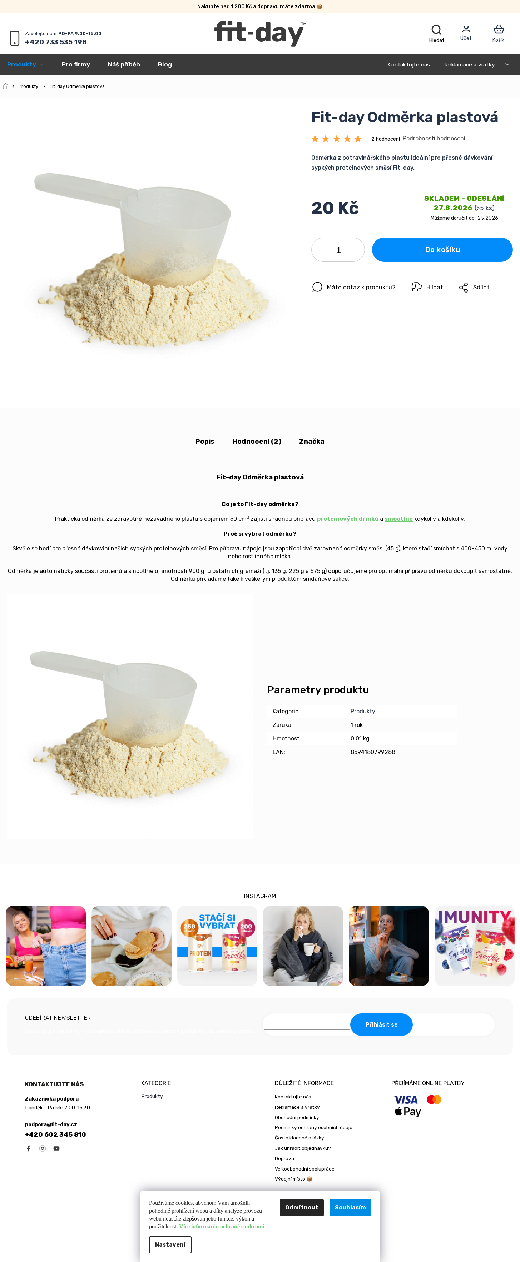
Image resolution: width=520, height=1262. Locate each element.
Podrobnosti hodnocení (434, 138)
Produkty (363, 711)
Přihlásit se (382, 1024)
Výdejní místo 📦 (293, 1179)
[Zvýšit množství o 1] (353, 251)
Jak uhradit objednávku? (303, 1148)
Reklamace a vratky (469, 64)
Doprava (284, 1158)
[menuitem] (30, 64)
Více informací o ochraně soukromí (221, 1226)
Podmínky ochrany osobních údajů (313, 1127)
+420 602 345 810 (55, 1134)
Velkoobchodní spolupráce (305, 1169)
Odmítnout (301, 1207)
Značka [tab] (312, 441)
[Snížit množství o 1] (323, 251)
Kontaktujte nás (408, 64)
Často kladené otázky (299, 1138)
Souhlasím (350, 1207)
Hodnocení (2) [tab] (256, 441)
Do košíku (442, 249)
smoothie (399, 518)
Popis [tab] (204, 441)
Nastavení (170, 1244)
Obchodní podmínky (297, 1117)
